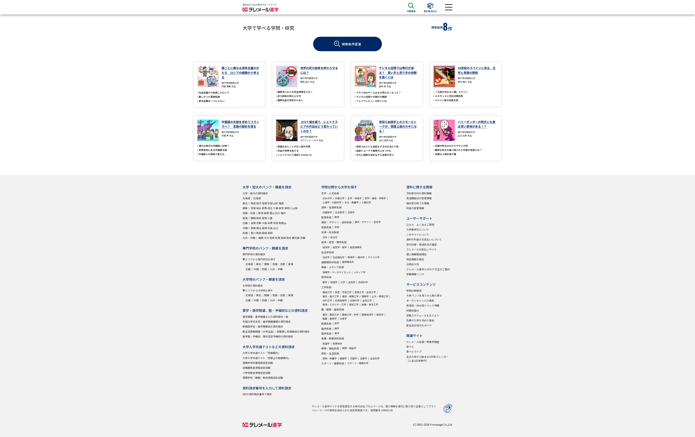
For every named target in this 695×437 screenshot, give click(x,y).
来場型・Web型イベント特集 (422, 305)
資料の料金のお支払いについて (424, 239)
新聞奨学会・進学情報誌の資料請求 (263, 326)
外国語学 (327, 212)
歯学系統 (326, 328)
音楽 (336, 227)
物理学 (333, 282)
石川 (277, 213)
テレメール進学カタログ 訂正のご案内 (428, 269)
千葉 (275, 208)
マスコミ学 (374, 257)
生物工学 (367, 300)
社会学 (326, 257)
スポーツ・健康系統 (332, 363)
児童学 (353, 358)
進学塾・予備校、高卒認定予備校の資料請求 (268, 336)
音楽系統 (326, 227)
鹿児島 (296, 238)
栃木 (258, 208)
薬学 (336, 333)
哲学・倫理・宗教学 (375, 198)
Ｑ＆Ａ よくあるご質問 (420, 224)
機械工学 (327, 292)
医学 (336, 323)
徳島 (258, 233)
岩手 (258, 203)
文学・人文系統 (330, 193)
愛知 (264, 218)
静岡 (253, 218)
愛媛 (264, 233)
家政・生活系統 (330, 353)
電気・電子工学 (331, 296)
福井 (283, 213)
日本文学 (327, 198)
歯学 (336, 328)
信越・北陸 (249, 213)
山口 (275, 228)
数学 (325, 282)
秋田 (270, 203)
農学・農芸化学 (331, 314)
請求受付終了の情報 (417, 203)
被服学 (343, 358)
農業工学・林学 (350, 314)
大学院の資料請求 (253, 285)
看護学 (326, 343)
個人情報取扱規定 (416, 254)
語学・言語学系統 (331, 207)
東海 (245, 218)
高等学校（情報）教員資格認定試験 (263, 377)
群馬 (264, 208)
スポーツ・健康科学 (357, 363)
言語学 (351, 212)
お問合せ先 (412, 264)
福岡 (260, 238)
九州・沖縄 (249, 238)
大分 (266, 238)
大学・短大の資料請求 (255, 193)
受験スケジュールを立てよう (422, 315)
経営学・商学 (340, 247)
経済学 (326, 247)
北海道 (246, 198)
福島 (281, 203)
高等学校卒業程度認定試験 (258, 363)
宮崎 (272, 238)
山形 (275, 203)
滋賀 (253, 223)
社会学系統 (327, 252)
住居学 (363, 358)
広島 (270, 228)
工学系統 (326, 287)
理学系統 (326, 277)
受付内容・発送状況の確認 (421, 244)
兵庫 (270, 223)
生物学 (351, 282)
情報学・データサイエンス (337, 272)
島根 (264, 228)
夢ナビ (410, 347)
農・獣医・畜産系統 (332, 309)
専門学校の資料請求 (254, 254)
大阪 (264, 223)
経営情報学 (356, 247)
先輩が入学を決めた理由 (420, 320)
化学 (342, 282)
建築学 (365, 296)
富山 (272, 213)
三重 (270, 218)
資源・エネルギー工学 (334, 304)
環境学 (351, 257)
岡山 (258, 228)
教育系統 (326, 217)
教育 (336, 217)
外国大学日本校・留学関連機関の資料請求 (267, 321)
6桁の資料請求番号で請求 (257, 394)
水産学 (343, 318)
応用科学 (354, 300)
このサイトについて (417, 234)
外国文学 (339, 198)
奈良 (275, 223)
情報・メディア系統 (332, 267)
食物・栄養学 (330, 358)
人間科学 (366, 202)
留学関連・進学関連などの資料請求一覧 (265, 316)
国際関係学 (348, 262)
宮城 (264, 203)
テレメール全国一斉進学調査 (422, 342)
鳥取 (253, 228)
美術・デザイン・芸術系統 (336, 222)
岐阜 (258, 218)
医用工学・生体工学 (365, 292)
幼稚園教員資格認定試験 (256, 368)
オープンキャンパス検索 (420, 300)
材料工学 (327, 300)
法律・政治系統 (330, 232)
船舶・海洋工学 (370, 304)
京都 (258, 223)
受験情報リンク (415, 274)
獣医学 (380, 314)
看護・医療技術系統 (332, 338)
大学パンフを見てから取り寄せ (424, 295)
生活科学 (375, 358)
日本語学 (339, 212)
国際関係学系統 (330, 262)
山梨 (295, 208)
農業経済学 (367, 314)
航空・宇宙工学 (343, 292)
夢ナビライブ (414, 351)
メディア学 (359, 272)
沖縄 (302, 238)
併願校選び (412, 310)
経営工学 (354, 304)
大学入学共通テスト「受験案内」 (262, 353)
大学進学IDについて (417, 229)
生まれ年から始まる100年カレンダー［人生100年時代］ (427, 358)
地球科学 (363, 282)
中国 (245, 228)
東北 (245, 203)
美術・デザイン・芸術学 (368, 222)
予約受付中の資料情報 (419, 193)
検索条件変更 (351, 44)
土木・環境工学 (380, 296)
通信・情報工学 (350, 296)
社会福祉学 (338, 257)
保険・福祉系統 (330, 348)
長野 (266, 213)
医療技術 (337, 343)
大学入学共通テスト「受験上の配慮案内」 (267, 358)
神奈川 (288, 208)
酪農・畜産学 (330, 318)
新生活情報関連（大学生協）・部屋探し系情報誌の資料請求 (276, 331)
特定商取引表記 (415, 259)
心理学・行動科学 (332, 202)
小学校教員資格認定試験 (256, 373)
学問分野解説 (414, 290)
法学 (325, 237)
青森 (253, 203)
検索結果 (437, 27)
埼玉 (270, 208)
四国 (245, 233)
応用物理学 (341, 300)
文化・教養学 (351, 202)
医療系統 (326, 323)
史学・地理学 (355, 198)
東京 (281, 208)
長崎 (283, 238)
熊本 (288, 238)
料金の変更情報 (415, 208)
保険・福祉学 (349, 348)
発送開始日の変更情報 (419, 198)
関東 (245, 208)
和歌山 (282, 223)
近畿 (245, 223)
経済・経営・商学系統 (334, 242)
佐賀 (277, 238)
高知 (270, 233)
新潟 (260, 213)
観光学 (361, 257)
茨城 (253, 208)
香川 (253, 233)
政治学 (333, 237)
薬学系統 (326, 333)
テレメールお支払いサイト (421, 249)
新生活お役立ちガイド (419, 325)
